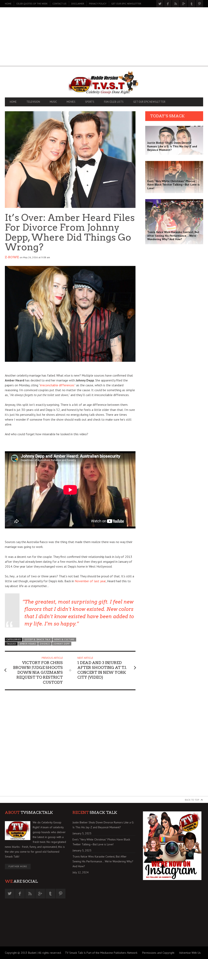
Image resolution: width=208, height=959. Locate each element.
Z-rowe (12, 257)
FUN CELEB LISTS (114, 102)
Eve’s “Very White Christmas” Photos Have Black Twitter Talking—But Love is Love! (101, 842)
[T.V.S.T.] (104, 83)
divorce (45, 643)
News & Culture (64, 639)
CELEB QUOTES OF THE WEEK (32, 3)
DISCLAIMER (77, 3)
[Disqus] (70, 745)
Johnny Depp (62, 643)
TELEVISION (33, 102)
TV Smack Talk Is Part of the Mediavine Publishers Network (101, 953)
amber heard (28, 643)
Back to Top (192, 799)
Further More (18, 866)
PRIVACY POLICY (97, 3)
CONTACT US (59, 3)
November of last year (90, 581)
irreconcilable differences (57, 385)
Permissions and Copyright (158, 953)
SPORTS (89, 102)
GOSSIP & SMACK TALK (38, 639)
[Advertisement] (104, 37)
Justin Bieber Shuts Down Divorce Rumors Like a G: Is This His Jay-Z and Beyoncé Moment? (103, 825)
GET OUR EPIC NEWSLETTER (126, 3)
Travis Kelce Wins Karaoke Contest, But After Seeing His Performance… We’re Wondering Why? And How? (103, 861)
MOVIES (71, 102)
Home (8, 3)
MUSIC (53, 102)
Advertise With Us (190, 953)
